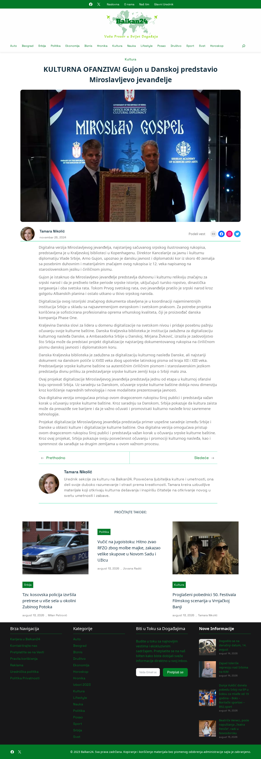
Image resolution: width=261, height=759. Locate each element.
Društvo (79, 658)
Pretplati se (175, 672)
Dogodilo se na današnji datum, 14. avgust (232, 645)
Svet (76, 737)
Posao (78, 717)
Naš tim (144, 4)
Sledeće (201, 457)
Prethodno (55, 457)
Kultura (130, 59)
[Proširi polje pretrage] (243, 46)
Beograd (79, 645)
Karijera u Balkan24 (25, 639)
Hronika (79, 678)
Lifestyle (80, 698)
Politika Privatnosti (25, 678)
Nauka (78, 704)
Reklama (16, 665)
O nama (129, 4)
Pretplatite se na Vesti (27, 652)
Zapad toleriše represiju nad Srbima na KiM (233, 667)
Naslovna (113, 4)
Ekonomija (81, 665)
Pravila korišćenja (24, 658)
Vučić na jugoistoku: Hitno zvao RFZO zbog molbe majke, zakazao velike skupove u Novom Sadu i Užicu (128, 551)
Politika (104, 532)
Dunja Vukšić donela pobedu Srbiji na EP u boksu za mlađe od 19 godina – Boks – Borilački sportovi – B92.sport (234, 696)
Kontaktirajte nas (23, 645)
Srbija (28, 585)
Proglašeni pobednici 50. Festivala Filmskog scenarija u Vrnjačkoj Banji (204, 601)
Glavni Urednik (164, 4)
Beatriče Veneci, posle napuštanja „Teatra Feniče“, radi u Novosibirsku (234, 726)
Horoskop (80, 672)
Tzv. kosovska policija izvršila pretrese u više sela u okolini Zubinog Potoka (49, 601)
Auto (77, 639)
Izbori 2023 (82, 685)
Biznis (77, 652)
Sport (77, 724)
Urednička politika (24, 672)
